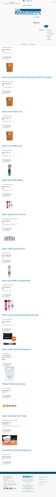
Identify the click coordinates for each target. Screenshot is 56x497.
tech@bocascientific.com (28, 488)
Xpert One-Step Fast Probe (14, 416)
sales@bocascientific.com (28, 491)
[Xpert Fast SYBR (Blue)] (9, 170)
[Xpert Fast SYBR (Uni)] (9, 135)
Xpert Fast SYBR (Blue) (12, 180)
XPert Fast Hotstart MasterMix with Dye (20, 315)
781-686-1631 (25, 44)
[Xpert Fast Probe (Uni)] (9, 101)
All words (49, 30)
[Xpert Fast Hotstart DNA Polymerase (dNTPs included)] (9, 67)
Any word (50, 32)
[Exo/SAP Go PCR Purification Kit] (9, 440)
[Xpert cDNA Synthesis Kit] (9, 238)
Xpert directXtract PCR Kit (14, 214)
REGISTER (29, 5)
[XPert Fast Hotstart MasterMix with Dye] (9, 305)
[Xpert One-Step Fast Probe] (9, 405)
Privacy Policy (42, 479)
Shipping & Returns (43, 477)
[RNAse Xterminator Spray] (9, 373)
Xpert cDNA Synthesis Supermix (16, 349)
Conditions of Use (43, 482)
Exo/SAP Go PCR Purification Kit (16, 450)
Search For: (41, 30)
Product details (5, 59)
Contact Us (32, 44)
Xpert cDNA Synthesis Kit (13, 249)
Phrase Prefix (49, 36)
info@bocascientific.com (27, 485)
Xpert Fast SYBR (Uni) (12, 146)
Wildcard (50, 39)
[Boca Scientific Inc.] (28, 12)
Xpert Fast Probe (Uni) (12, 111)
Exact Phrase (51, 34)
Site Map (41, 484)
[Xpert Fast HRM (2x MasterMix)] (9, 270)
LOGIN (24, 5)
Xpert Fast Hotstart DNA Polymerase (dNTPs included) (27, 77)
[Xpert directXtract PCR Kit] (9, 204)
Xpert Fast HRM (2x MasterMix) (16, 280)
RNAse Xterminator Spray (13, 384)
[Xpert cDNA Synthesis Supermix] (9, 339)
